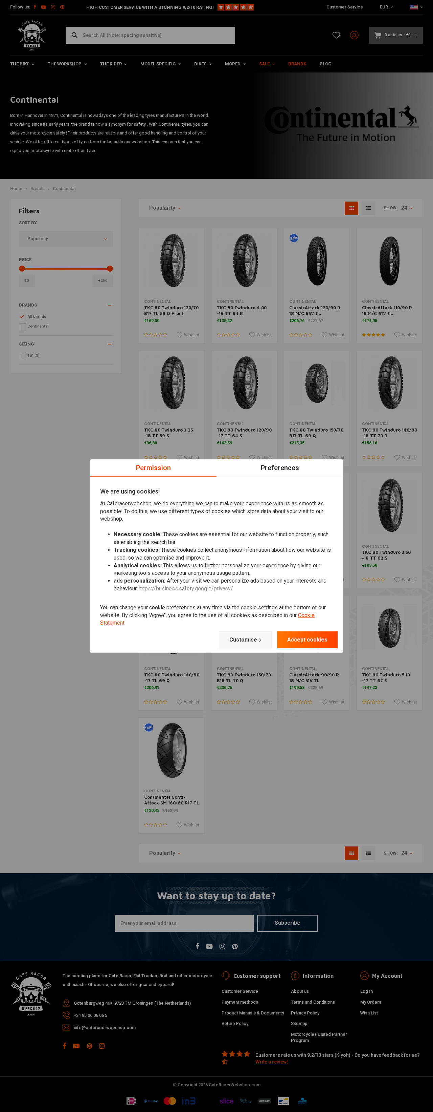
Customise (243, 639)
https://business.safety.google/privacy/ (186, 588)
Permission (153, 468)
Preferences (280, 468)
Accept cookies (307, 639)
